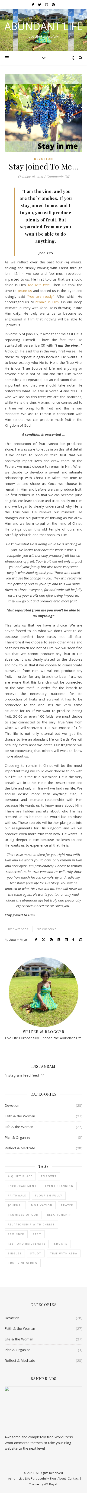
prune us (25, 290)
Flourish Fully (48, 1195)
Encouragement (22, 1186)
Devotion (43, 159)
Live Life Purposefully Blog (37, 1478)
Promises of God (23, 1214)
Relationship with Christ (31, 1224)
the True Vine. (39, 284)
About (62, 1478)
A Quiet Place (20, 1176)
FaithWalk (17, 1195)
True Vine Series (45, 929)
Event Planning (59, 1186)
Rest (37, 1234)
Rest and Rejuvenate (26, 1243)
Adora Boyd (18, 939)
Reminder (16, 1234)
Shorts (61, 1243)
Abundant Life (43, 26)
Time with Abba (18, 929)
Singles (15, 1253)
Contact (73, 1478)
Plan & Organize (17, 1137)
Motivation (41, 1205)
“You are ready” (40, 296)
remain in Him (47, 302)
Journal (15, 1205)
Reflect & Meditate (20, 1148)
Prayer (67, 1205)
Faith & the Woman (20, 1116)
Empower (49, 1176)
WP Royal (50, 1484)
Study (35, 1253)
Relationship (59, 1214)
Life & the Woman (19, 1126)
